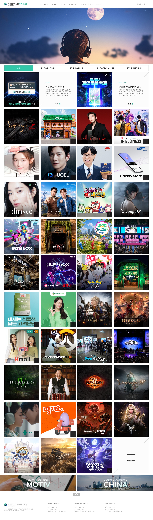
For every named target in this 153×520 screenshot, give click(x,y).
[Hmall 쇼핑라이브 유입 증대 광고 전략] (21, 346)
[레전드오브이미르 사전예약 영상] (131, 419)
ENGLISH (139, 4)
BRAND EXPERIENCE (134, 68)
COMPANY (44, 4)
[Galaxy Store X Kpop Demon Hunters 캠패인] (58, 272)
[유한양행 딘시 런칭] (21, 199)
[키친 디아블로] (58, 236)
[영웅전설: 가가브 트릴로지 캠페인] (94, 455)
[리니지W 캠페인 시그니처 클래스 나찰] (131, 382)
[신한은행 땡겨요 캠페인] (58, 419)
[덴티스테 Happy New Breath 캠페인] (21, 419)
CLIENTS (99, 4)
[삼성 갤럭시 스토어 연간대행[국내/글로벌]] (131, 163)
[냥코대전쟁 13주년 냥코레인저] (94, 199)
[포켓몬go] (94, 272)
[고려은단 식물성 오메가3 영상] (21, 309)
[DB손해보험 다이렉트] (58, 309)
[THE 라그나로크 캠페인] (21, 455)
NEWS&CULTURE (86, 4)
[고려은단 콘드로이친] (94, 163)
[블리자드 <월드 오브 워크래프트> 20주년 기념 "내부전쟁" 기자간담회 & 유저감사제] (94, 382)
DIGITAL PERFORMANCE (105, 68)
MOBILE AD (73, 4)
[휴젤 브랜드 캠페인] (58, 163)
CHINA (146, 4)
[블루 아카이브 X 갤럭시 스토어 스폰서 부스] (94, 346)
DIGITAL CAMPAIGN (47, 68)
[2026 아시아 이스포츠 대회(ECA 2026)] (131, 236)
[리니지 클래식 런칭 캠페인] (21, 126)
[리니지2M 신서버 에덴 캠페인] (58, 382)
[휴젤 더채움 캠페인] (94, 126)
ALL (18, 68)
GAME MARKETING (76, 68)
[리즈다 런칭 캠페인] (21, 163)
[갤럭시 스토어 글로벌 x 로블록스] (21, 236)
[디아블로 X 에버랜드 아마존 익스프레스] (131, 272)
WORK (54, 4)
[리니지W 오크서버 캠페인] (58, 455)
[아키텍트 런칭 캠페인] (58, 199)
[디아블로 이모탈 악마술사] (131, 309)
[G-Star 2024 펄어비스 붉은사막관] (21, 272)
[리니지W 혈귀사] (131, 199)
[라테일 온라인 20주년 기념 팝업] (58, 126)
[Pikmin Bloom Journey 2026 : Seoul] (94, 236)
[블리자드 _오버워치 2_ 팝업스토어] (58, 346)
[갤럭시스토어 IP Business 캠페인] (131, 126)
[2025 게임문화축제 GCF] (131, 346)
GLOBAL (63, 4)
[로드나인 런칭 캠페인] (94, 309)
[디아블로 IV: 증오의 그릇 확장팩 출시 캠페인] (21, 382)
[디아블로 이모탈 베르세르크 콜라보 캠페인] (94, 419)
